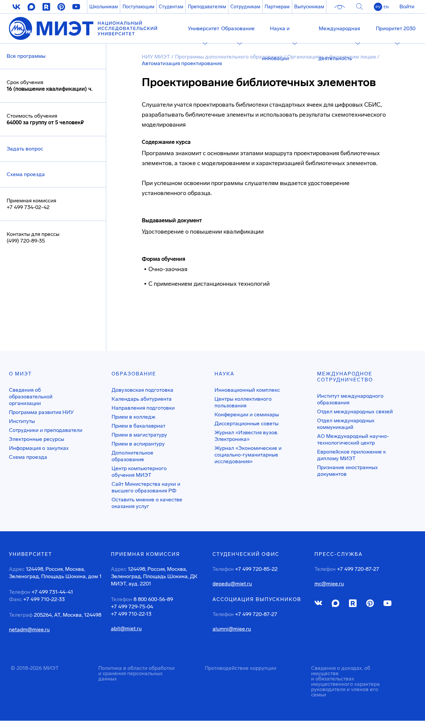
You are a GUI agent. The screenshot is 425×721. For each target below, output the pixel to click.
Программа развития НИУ (41, 412)
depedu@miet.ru (232, 583)
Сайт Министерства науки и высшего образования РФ (146, 487)
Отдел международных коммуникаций (346, 423)
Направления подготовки (143, 408)
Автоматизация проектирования (182, 63)
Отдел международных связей (355, 411)
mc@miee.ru (329, 583)
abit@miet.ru (126, 628)
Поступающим (138, 7)
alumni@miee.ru (231, 629)
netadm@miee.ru (29, 629)
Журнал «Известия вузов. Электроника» (246, 435)
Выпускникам (309, 7)
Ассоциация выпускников (256, 599)
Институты (22, 421)
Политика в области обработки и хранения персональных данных (136, 673)
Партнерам (277, 7)
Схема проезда (26, 174)
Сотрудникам (245, 7)
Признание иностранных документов (347, 470)
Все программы (26, 56)
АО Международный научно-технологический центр (353, 439)
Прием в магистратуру (139, 435)
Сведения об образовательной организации (30, 396)
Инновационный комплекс (247, 390)
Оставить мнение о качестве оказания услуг (147, 502)
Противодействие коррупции (240, 668)
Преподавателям (207, 7)
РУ (378, 7)
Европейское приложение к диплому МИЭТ (351, 455)
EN (386, 7)
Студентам (171, 7)
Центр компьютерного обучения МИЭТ (139, 471)
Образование (134, 374)
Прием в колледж (133, 417)
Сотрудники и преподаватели (45, 430)
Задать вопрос (25, 149)
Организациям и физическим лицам (331, 56)
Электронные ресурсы (36, 439)
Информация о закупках (39, 448)
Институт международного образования (350, 399)
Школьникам (103, 7)
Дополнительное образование (132, 456)
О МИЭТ (20, 374)
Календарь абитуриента (142, 399)
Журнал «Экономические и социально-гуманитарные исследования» (248, 454)
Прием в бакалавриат (138, 426)
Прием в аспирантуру (138, 444)
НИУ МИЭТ (156, 56)
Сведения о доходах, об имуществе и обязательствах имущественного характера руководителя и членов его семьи (345, 681)
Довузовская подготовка (142, 390)
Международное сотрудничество (345, 377)
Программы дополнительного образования (228, 56)
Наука (224, 374)
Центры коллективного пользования (243, 402)
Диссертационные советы (246, 423)
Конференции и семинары (246, 414)
